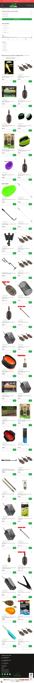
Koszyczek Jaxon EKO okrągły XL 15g (23, 297)
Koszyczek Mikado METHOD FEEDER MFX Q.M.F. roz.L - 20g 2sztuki (8, 150)
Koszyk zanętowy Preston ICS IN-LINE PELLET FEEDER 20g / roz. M (24, 371)
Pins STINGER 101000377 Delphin (23, 543)
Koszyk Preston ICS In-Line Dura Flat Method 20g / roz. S (23, 470)
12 (29, 649)
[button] (28, 5)
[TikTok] (10, 674)
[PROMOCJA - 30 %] (24, 558)
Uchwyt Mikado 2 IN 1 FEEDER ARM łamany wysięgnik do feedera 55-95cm (9, 273)
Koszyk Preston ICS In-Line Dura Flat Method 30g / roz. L (23, 77)
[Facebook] (2, 674)
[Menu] (32, 673)
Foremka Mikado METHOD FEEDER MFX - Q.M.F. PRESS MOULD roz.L (24, 150)
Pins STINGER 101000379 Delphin (23, 322)
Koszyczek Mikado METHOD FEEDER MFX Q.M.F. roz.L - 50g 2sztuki (24, 420)
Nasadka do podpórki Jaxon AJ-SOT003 (24, 592)
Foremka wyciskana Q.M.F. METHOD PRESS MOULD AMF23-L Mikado (25, 126)
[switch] (31, 679)
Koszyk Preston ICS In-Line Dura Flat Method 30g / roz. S (23, 641)
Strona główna (4, 8)
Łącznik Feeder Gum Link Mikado (23, 199)
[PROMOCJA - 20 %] (24, 312)
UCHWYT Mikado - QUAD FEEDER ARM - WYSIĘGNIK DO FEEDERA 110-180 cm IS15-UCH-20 (8, 470)
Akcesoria (8, 8)
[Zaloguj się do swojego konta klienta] (30, 5)
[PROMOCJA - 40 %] (9, 288)
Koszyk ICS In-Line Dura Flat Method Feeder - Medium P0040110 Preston (9, 568)
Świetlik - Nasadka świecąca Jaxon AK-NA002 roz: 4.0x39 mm (8, 396)
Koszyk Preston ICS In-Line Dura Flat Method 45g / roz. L (23, 273)
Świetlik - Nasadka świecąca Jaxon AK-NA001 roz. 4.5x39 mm (8, 77)
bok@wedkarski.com (7, 660)
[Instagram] (7, 674)
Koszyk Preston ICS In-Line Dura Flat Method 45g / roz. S (8, 298)
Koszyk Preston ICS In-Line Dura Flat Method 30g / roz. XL (23, 347)
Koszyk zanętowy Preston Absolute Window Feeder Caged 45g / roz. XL (25, 494)
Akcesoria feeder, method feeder (17, 11)
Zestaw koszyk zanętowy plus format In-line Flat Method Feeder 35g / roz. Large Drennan (9, 618)
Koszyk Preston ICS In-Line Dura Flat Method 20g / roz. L (23, 249)
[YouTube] (5, 674)
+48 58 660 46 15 (6, 657)
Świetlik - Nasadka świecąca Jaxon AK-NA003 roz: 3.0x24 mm (8, 101)
